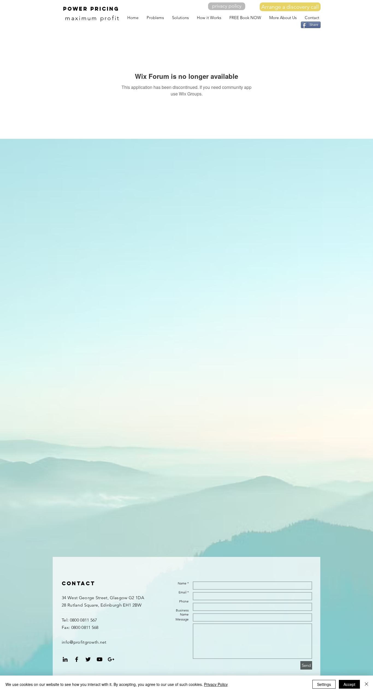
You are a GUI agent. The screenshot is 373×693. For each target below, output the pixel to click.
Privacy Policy (216, 684)
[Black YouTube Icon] (99, 659)
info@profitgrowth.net (84, 642)
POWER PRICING (91, 8)
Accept (349, 684)
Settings (324, 684)
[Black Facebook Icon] (76, 659)
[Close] (366, 684)
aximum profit (95, 18)
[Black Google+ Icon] (111, 659)
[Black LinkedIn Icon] (65, 659)
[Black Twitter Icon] (88, 659)
